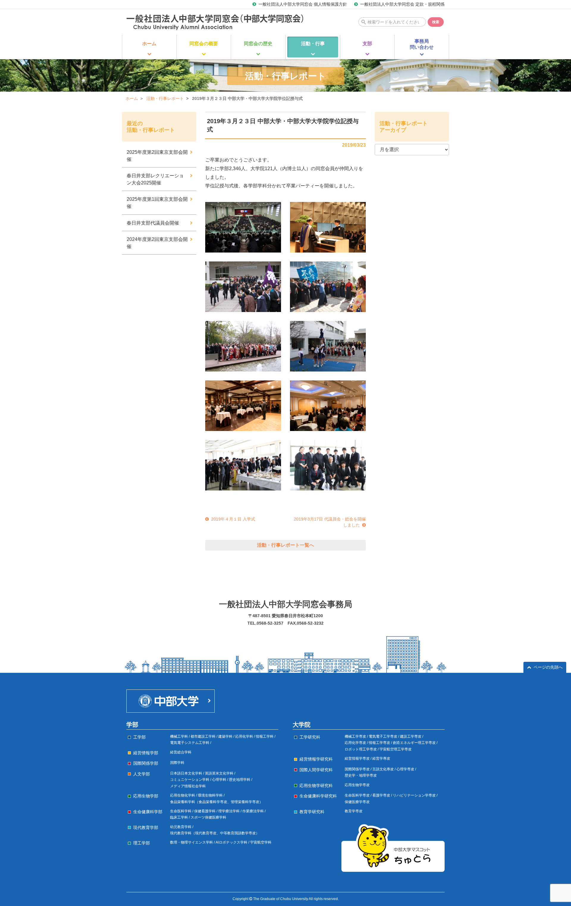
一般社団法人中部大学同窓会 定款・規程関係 (402, 4)
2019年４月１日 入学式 (233, 519)
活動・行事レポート (165, 98)
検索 (435, 22)
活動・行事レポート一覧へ (285, 545)
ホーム (132, 98)
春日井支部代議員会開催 (153, 222)
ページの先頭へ (548, 667)
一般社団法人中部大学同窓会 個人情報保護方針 (302, 4)
